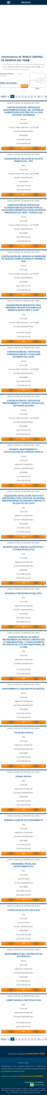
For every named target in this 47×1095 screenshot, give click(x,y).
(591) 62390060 (39, 1085)
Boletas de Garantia (34, 1092)
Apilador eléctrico (23, 776)
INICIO (3, 96)
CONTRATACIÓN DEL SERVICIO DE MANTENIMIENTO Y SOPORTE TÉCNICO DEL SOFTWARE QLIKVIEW (23, 403)
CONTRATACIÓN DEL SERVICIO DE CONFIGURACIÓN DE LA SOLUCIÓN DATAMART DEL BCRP (23, 354)
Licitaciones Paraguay (7, 1090)
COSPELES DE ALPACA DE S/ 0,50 (23, 910)
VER (23, 148)
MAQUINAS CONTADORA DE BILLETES (23, 593)
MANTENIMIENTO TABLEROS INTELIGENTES (23, 689)
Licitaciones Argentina (21, 1090)
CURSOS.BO (14, 1092)
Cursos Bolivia (23, 1092)
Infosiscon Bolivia (16, 1088)
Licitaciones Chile (27, 1088)
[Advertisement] (23, 27)
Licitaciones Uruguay (39, 1088)
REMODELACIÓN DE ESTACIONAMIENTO (23, 820)
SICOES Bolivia (33, 1090)
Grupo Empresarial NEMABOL (32, 1076)
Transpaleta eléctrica (23, 733)
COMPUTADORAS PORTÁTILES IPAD (23, 1000)
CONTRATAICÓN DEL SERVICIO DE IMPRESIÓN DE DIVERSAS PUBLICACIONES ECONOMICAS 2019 (23, 259)
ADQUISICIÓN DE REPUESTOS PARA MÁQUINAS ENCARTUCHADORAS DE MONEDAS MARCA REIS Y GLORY (23, 307)
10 (39, 96)
